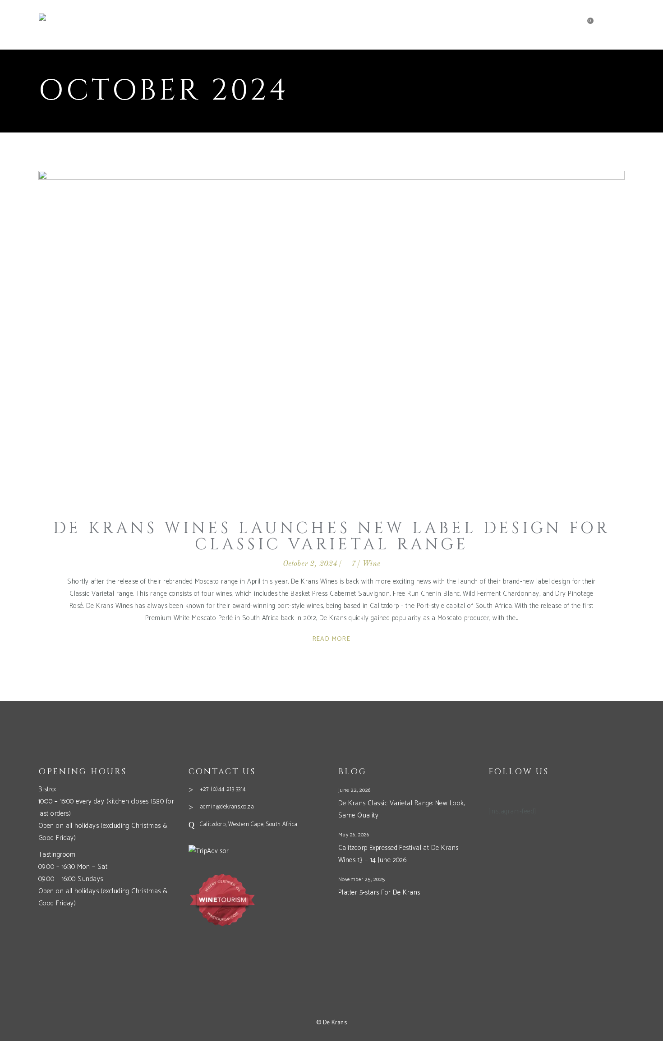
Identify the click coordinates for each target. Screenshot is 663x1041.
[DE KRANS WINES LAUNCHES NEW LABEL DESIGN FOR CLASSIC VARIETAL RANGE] (331, 335)
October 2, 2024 (310, 564)
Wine (371, 564)
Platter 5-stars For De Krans (379, 892)
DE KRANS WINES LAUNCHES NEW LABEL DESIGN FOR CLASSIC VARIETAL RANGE (331, 536)
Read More (332, 639)
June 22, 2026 (354, 790)
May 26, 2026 (353, 835)
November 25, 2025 (361, 879)
